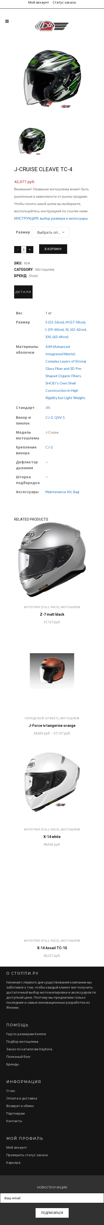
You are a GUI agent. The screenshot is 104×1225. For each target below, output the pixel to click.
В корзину (53, 249)
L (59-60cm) (54, 329)
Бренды (12, 1064)
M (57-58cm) (75, 322)
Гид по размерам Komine (26, 1034)
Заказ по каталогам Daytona (29, 1049)
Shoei (33, 275)
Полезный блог (18, 1056)
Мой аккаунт (38, 2)
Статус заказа (64, 2)
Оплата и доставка (21, 1098)
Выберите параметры (26, 622)
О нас (10, 1090)
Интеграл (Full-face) (42, 607)
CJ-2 (49, 447)
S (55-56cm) (54, 322)
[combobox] (50, 232)
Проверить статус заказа (27, 1155)
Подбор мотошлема (22, 1041)
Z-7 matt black (52, 614)
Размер (23, 232)
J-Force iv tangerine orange (52, 726)
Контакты (14, 1121)
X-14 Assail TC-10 (52, 948)
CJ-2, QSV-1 (55, 417)
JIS (47, 407)
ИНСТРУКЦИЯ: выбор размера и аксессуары (51, 218)
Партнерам (15, 1113)
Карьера (13, 1162)
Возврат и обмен (20, 1105)
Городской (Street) (42, 718)
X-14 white (52, 837)
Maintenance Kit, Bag (62, 492)
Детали (23, 292)
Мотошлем (44, 269)
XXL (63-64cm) (56, 337)
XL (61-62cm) (75, 329)
